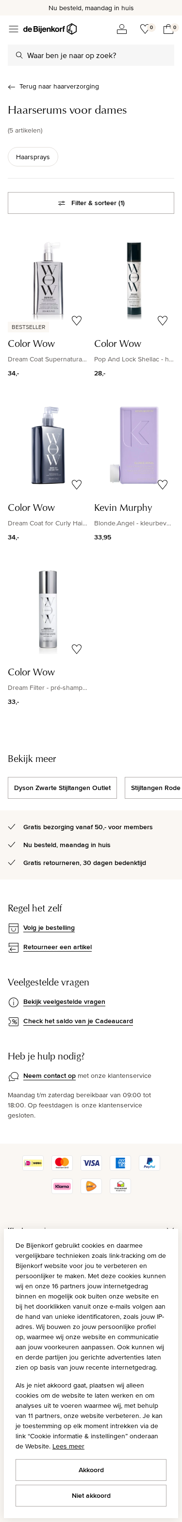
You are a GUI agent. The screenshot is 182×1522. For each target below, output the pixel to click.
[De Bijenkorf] (50, 29)
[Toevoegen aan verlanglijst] (76, 320)
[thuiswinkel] (120, 1191)
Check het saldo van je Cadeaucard (78, 1021)
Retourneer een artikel (57, 947)
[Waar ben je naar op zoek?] (19, 55)
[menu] (13, 29)
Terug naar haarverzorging (59, 86)
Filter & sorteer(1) (98, 203)
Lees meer (68, 1446)
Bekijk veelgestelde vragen (64, 1001)
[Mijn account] (122, 29)
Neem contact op (49, 1075)
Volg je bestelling (49, 927)
